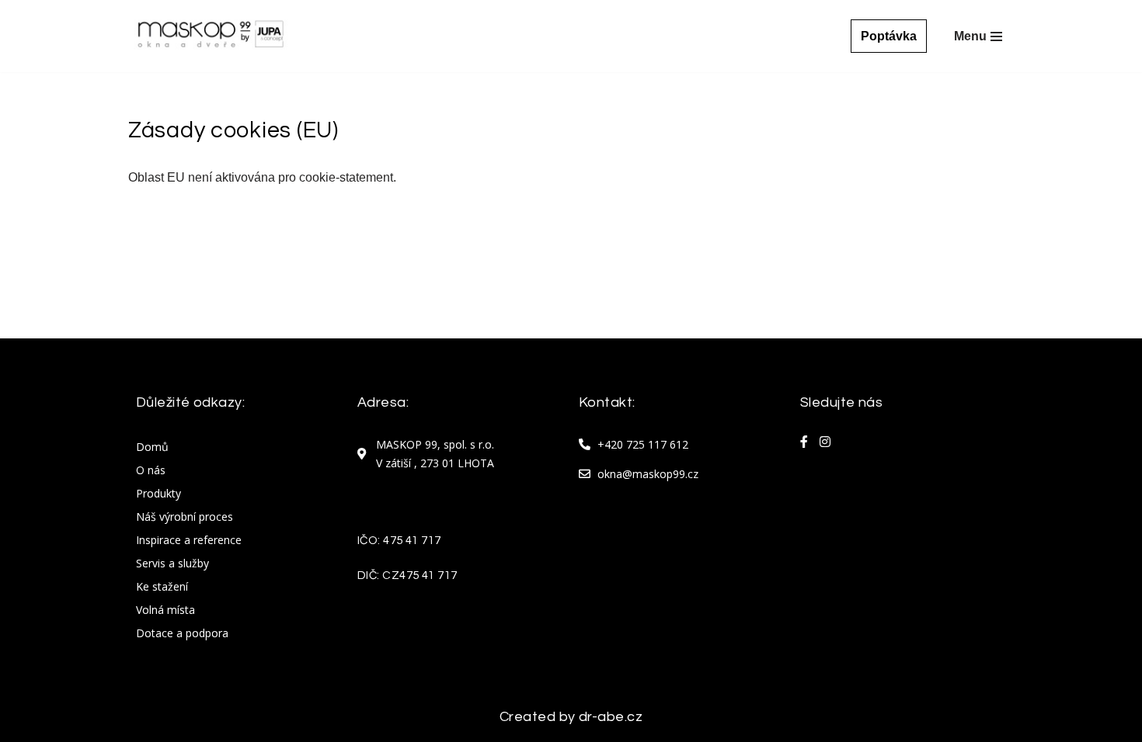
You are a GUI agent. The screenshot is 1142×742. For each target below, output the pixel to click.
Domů (152, 446)
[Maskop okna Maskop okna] (210, 36)
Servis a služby (172, 563)
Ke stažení (162, 586)
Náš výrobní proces (184, 516)
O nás (150, 470)
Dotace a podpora (182, 633)
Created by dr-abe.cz (571, 716)
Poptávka (889, 36)
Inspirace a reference (189, 539)
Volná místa (165, 609)
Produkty (158, 493)
